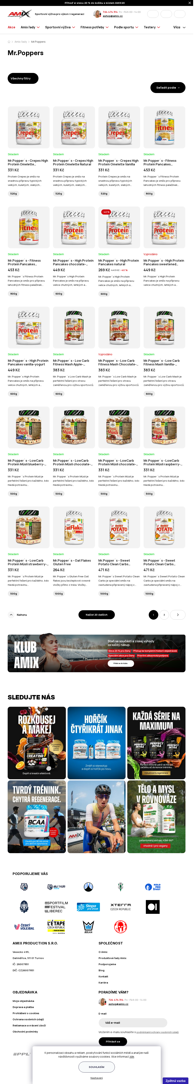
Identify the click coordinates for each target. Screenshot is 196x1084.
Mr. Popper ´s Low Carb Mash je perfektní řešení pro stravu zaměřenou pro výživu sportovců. (73, 381)
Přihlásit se (113, 1041)
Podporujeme (107, 964)
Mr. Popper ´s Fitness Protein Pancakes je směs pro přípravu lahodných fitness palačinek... (162, 181)
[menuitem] (13, 27)
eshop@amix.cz (113, 16)
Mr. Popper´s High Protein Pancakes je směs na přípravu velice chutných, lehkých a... (71, 281)
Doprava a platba (23, 1007)
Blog (102, 970)
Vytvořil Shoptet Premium (27, 1071)
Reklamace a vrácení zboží (29, 1025)
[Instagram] (167, 1054)
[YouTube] (178, 1054)
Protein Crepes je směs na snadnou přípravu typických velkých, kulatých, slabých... (25, 181)
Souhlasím (96, 1067)
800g (149, 193)
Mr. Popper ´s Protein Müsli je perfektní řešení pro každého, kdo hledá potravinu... (28, 481)
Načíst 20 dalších (96, 614)
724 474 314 (110, 12)
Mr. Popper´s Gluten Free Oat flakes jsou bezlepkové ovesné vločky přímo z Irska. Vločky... (71, 581)
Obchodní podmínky (25, 1031)
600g (59, 293)
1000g (59, 593)
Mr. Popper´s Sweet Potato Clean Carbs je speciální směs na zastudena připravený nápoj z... (119, 581)
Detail (28, 138)
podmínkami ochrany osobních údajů (157, 1032)
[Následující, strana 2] (177, 615)
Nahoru (22, 615)
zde (131, 1056)
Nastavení (97, 1077)
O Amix (103, 952)
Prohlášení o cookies (26, 1013)
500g (13, 493)
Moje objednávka (23, 1001)
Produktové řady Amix (112, 958)
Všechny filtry (20, 78)
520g (13, 193)
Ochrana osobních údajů (28, 1019)
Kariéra (103, 982)
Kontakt (103, 976)
